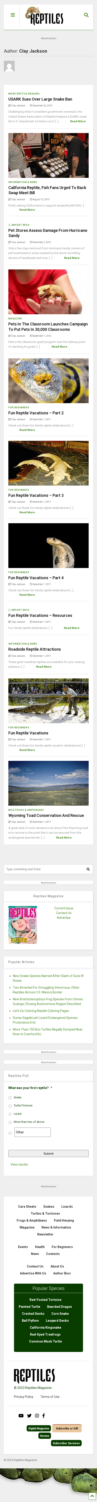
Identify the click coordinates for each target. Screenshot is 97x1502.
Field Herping (64, 1220)
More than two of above (29, 1121)
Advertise (64, 917)
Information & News (22, 182)
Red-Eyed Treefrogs (45, 1334)
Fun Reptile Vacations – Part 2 (36, 413)
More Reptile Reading (24, 94)
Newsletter (45, 1234)
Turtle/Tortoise (23, 1105)
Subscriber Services (66, 1443)
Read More (78, 121)
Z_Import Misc (19, 225)
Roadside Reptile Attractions (34, 649)
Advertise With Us (33, 1273)
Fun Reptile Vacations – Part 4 (36, 577)
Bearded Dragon (59, 1306)
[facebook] (43, 1415)
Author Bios (62, 1273)
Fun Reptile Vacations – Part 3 (36, 495)
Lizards (67, 1206)
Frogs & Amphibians (32, 1220)
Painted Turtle (29, 1306)
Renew (44, 1435)
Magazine (15, 318)
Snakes (48, 1206)
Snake (17, 1097)
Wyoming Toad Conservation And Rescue (46, 815)
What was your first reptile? (30, 1088)
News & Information (56, 1227)
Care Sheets (27, 1206)
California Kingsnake (45, 1327)
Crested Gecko (33, 1313)
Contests (53, 1254)
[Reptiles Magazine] (42, 27)
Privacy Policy (23, 1397)
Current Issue (63, 908)
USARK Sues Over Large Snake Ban (40, 99)
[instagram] (37, 1415)
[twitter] (29, 1415)
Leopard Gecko (57, 1320)
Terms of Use (50, 1397)
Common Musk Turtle (45, 1341)
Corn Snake (60, 1313)
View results (19, 1164)
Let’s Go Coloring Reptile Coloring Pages (41, 1011)
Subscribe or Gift (67, 1428)
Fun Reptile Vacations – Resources (40, 615)
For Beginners (18, 407)
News (35, 1254)
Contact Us (64, 913)
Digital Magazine (38, 1428)
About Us (57, 1266)
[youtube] (21, 1415)
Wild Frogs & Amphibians (26, 810)
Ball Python (30, 1320)
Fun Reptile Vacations (28, 733)
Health (40, 1247)
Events (23, 1247)
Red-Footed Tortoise (45, 1300)
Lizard (17, 1113)
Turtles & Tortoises (45, 1213)
